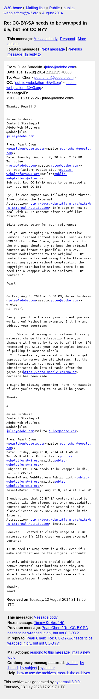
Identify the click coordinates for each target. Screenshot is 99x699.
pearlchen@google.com (53, 77)
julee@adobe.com (60, 67)
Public (54, 8)
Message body (46, 39)
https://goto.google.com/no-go (49, 372)
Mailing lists (35, 8)
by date (72, 663)
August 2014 (52, 13)
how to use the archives (36, 673)
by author (47, 668)
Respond (67, 39)
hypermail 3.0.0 (67, 682)
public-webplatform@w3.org (38, 83)
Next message (53, 49)
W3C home (13, 8)
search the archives (74, 673)
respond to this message (50, 652)
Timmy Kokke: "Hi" (49, 623)
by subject (28, 668)
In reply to (33, 54)
